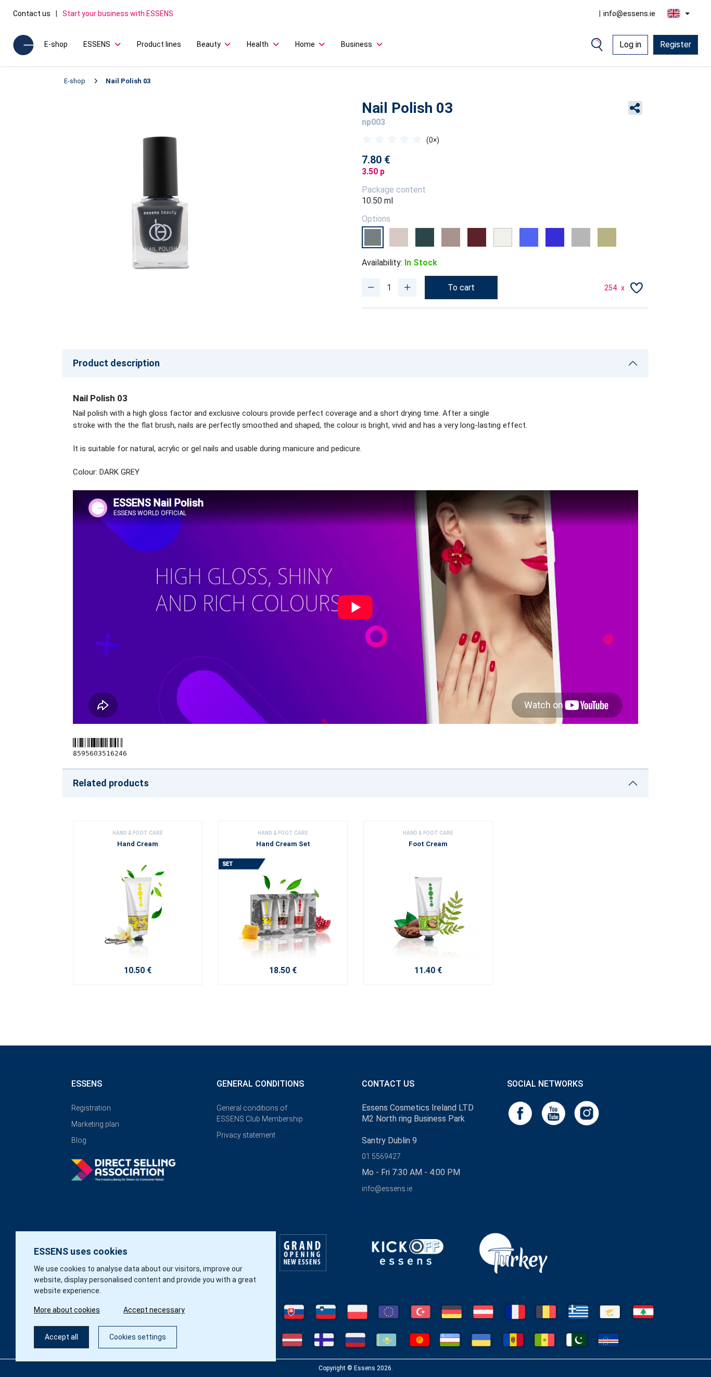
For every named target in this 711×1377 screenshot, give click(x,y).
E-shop (56, 44)
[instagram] (587, 1112)
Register (675, 44)
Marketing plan (95, 1124)
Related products (111, 782)
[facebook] (521, 1112)
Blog (78, 1140)
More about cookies (67, 1310)
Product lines (159, 44)
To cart (461, 287)
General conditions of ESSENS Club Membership (260, 1113)
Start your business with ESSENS (117, 13)
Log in (630, 44)
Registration (91, 1108)
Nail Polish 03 (128, 81)
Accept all (61, 1337)
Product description (116, 363)
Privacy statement (246, 1135)
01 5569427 (381, 1156)
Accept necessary (154, 1310)
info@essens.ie (629, 13)
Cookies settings (137, 1337)
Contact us (31, 13)
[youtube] (554, 1112)
